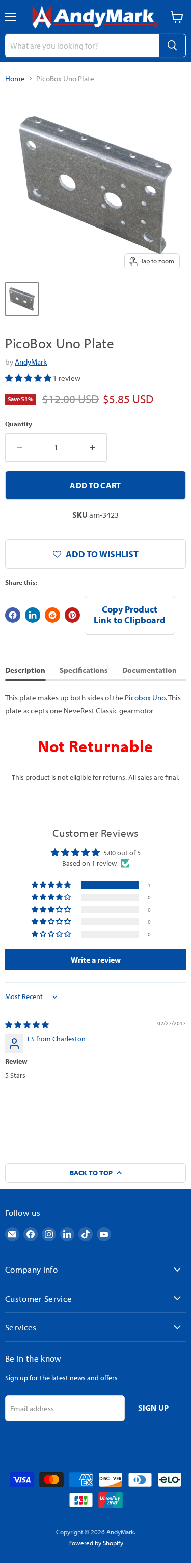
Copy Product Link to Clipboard (130, 614)
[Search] (172, 45)
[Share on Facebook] (12, 615)
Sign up (153, 1407)
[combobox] (81, 45)
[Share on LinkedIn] (32, 615)
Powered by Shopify (95, 1542)
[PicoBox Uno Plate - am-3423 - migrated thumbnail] (22, 299)
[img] (27, 1024)
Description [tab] (25, 670)
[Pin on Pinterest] (72, 615)
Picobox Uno (145, 698)
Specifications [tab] (84, 670)
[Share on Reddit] (52, 615)
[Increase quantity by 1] (92, 447)
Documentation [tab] (149, 670)
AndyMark (31, 362)
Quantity (18, 424)
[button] (29, 378)
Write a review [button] (96, 960)
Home (15, 78)
